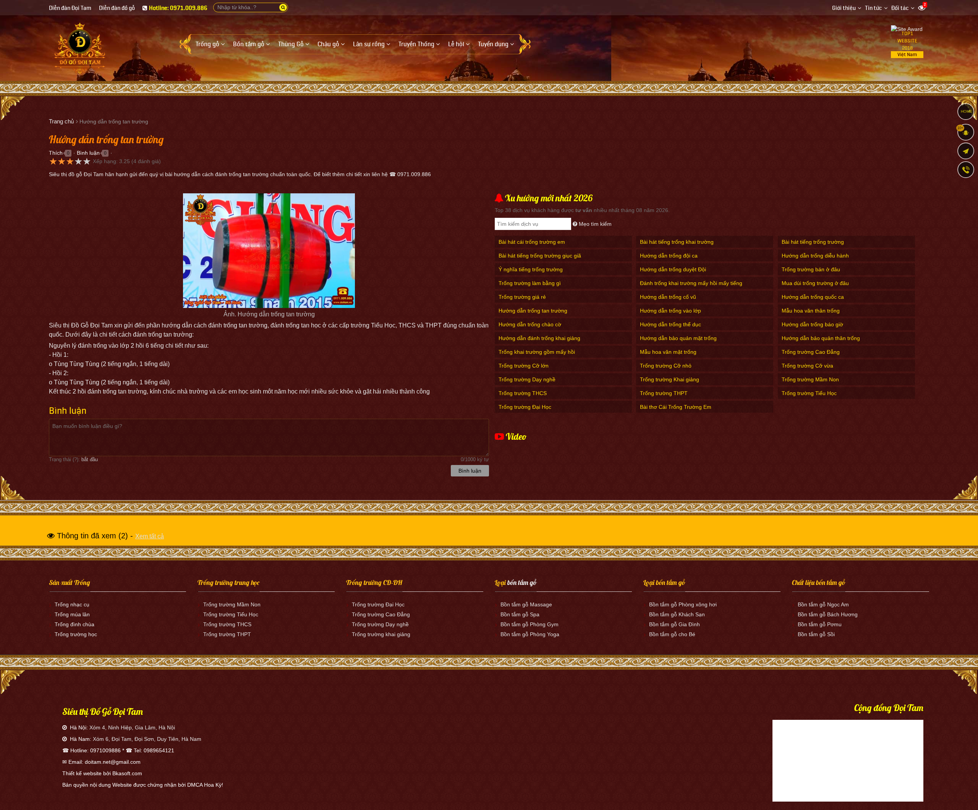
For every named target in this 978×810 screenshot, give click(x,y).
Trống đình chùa (74, 624)
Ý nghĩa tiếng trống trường (531, 269)
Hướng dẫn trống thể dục (670, 324)
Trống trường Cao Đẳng (811, 352)
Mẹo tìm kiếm (594, 224)
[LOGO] (79, 45)
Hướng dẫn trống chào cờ (530, 324)
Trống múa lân (72, 614)
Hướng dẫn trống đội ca (669, 256)
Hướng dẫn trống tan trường (533, 311)
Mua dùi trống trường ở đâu (815, 283)
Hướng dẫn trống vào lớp (670, 311)
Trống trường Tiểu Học (809, 393)
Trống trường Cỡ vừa (807, 366)
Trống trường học (76, 634)
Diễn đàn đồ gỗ (117, 8)
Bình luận (88, 153)
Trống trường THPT (664, 393)
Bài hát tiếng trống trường (813, 242)
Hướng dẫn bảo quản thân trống (821, 338)
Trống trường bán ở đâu (811, 269)
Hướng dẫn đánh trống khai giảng (539, 338)
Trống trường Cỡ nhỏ (665, 366)
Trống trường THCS (523, 393)
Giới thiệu (844, 8)
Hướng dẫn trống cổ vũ (668, 297)
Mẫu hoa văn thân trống (811, 311)
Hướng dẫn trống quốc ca (813, 297)
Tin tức (873, 8)
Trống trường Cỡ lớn (524, 366)
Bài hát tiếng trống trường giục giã (540, 256)
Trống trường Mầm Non (810, 379)
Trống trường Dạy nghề (527, 379)
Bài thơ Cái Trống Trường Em (675, 407)
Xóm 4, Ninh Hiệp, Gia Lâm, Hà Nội (132, 727)
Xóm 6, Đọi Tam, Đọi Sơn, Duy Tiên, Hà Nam (147, 739)
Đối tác (900, 8)
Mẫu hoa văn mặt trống (668, 352)
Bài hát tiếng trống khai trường (677, 242)
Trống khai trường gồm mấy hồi (537, 352)
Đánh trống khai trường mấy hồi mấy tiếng (691, 283)
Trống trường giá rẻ (522, 297)
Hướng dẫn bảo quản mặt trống (678, 338)
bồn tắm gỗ (521, 582)
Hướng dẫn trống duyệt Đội (673, 269)
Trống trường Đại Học (525, 407)
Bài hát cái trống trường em (532, 242)
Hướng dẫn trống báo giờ (812, 324)
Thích (56, 153)
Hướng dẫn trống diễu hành (815, 256)
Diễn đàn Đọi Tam (70, 8)
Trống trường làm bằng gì (530, 283)
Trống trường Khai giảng (669, 379)
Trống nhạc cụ (72, 604)
